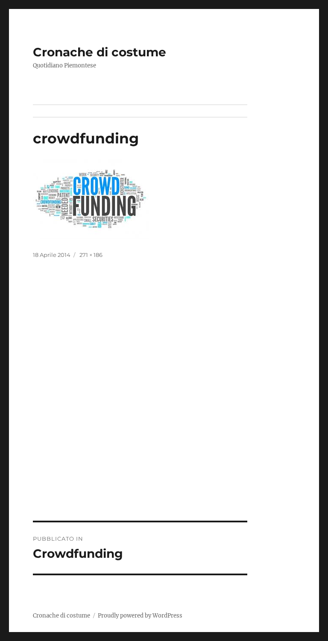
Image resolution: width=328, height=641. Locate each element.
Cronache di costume (99, 52)
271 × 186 (90, 254)
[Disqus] (164, 402)
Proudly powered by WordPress (140, 615)
